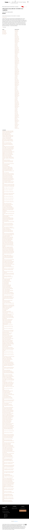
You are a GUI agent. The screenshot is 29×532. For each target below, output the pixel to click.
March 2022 (16, 79)
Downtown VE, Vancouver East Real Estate (8, 233)
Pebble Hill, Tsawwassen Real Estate (7, 385)
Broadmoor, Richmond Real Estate (7, 156)
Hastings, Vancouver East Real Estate (7, 300)
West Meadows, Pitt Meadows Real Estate (7, 484)
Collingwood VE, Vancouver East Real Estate (8, 211)
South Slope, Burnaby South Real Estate (7, 436)
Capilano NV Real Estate (5, 172)
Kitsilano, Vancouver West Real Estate (7, 319)
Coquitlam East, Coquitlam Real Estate (7, 215)
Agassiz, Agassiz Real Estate (6, 133)
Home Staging (4, 310)
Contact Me (23, 510)
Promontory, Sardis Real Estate (6, 396)
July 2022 (16, 75)
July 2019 (16, 108)
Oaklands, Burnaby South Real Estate (7, 375)
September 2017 (17, 117)
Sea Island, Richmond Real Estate (6, 421)
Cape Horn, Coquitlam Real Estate (9, 12)
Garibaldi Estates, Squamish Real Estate (7, 262)
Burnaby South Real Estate (6, 166)
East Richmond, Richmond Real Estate (7, 241)
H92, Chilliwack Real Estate (6, 280)
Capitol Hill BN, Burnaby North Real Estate (8, 174)
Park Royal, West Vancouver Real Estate (7, 383)
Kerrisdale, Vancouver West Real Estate (7, 315)
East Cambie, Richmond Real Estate (7, 238)
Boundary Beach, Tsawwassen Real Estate (8, 148)
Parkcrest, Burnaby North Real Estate (7, 384)
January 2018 (16, 114)
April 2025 (16, 45)
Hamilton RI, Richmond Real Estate (7, 287)
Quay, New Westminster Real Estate (7, 397)
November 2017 (17, 115)
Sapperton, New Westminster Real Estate (7, 415)
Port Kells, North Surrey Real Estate (7, 393)
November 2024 (17, 50)
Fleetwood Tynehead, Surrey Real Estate (7, 250)
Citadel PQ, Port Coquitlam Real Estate (7, 204)
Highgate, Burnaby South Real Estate (7, 306)
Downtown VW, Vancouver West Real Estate (8, 234)
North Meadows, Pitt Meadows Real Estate (8, 367)
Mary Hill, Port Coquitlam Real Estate (7, 336)
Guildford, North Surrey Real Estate (7, 278)
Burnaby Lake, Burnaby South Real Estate (8, 163)
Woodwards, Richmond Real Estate (7, 500)
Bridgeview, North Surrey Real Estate (7, 153)
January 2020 (16, 102)
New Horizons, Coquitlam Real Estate (7, 359)
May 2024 (16, 55)
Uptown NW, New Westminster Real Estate (8, 471)
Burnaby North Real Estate (6, 164)
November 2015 (17, 124)
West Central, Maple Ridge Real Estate (7, 481)
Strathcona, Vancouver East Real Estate (7, 446)
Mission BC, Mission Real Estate (6, 344)
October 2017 (16, 116)
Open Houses (4, 32)
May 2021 (16, 88)
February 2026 (17, 36)
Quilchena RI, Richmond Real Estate (7, 402)
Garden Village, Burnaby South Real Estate (8, 261)
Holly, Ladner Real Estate (5, 308)
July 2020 (16, 97)
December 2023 (17, 60)
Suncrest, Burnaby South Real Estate (7, 450)
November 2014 (17, 128)
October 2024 (16, 51)
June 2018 (16, 112)
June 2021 (16, 87)
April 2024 (16, 56)
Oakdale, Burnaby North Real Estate (7, 374)
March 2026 (16, 35)
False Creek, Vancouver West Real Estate (7, 249)
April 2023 (16, 67)
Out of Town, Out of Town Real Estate (7, 378)
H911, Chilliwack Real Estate (6, 279)
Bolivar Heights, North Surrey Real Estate (7, 147)
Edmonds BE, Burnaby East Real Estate (7, 244)
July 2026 (16, 32)
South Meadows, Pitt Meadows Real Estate (8, 435)
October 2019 (16, 105)
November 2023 (17, 61)
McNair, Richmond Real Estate (6, 339)
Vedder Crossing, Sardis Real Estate (7, 475)
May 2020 (16, 99)
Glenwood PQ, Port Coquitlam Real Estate (8, 268)
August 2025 (16, 42)
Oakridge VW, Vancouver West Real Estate (8, 376)
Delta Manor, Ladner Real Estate (6, 229)
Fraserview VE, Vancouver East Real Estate (8, 259)
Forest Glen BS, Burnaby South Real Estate (8, 251)
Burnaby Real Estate (5, 165)
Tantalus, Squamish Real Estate (6, 454)
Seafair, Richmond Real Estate (6, 422)
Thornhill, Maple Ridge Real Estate (7, 459)
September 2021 (17, 84)
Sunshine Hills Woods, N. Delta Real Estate (8, 453)
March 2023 (16, 68)
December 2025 (17, 38)
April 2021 (16, 89)
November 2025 (17, 39)
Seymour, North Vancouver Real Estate (7, 426)
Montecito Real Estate (5, 346)
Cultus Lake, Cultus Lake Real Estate (7, 223)
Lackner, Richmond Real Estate (6, 321)
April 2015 (16, 127)
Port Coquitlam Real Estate (6, 392)
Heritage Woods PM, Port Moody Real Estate (8, 305)
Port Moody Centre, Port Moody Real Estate (8, 394)
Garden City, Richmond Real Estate (7, 260)
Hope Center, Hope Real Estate (6, 311)
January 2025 (16, 48)
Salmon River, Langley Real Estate (7, 414)
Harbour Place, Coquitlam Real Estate (7, 292)
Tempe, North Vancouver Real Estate (7, 455)
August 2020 (16, 96)
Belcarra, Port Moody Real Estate (6, 142)
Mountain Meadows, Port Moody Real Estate (8, 356)
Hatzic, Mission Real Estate (6, 301)
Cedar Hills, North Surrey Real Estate (7, 177)
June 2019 (16, 109)
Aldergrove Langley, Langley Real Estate (7, 135)
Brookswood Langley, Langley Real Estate (8, 157)
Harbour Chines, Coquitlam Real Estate (7, 290)
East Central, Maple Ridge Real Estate (7, 239)
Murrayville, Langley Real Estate (6, 357)
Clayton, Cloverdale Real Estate (6, 205)
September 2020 (17, 95)
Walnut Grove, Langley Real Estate (7, 478)
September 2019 (17, 106)
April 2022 (16, 78)
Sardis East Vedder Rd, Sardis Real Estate (8, 416)
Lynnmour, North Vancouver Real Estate (7, 331)
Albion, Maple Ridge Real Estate (6, 134)
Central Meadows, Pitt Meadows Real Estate (8, 184)
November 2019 (17, 104)
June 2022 (16, 76)
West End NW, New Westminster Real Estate (8, 482)
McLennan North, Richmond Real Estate (7, 338)
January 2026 (16, 37)
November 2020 (17, 93)
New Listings (4, 31)
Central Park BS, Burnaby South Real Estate (8, 185)
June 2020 (16, 98)
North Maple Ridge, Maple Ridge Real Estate (8, 364)
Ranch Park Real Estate (5, 403)
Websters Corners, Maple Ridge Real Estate (8, 479)
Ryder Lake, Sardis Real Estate (6, 412)
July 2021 (16, 86)
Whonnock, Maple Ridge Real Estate (7, 494)
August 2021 (16, 85)
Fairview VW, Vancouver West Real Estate (7, 248)
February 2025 (17, 47)
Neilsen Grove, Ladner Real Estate (7, 358)
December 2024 (17, 49)
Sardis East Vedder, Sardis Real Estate (7, 417)
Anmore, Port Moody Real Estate (6, 137)
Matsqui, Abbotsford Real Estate (6, 337)
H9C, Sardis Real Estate (5, 282)
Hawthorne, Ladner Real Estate (6, 302)
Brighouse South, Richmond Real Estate (7, 154)
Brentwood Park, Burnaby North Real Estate (8, 151)
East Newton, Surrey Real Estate (6, 240)
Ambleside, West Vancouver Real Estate (7, 136)
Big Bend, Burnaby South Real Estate (7, 143)
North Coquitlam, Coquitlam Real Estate (7, 363)
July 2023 (16, 64)
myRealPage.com (16, 521)
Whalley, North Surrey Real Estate (7, 491)
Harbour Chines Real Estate (6, 289)
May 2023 (16, 66)
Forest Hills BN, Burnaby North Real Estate (8, 252)
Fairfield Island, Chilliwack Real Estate (7, 247)
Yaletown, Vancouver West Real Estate (7, 501)
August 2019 (16, 107)
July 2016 (16, 122)
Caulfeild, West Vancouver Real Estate (7, 176)
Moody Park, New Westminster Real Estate (8, 348)
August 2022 (16, 74)
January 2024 (16, 59)
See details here (4, 17)
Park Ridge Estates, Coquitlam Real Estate (8, 382)
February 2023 (17, 69)
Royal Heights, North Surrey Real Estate (7, 411)
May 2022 (16, 77)
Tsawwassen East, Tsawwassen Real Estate (8, 462)
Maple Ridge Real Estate (5, 334)
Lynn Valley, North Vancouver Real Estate (7, 330)
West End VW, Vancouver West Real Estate (8, 483)
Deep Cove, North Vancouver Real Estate (7, 224)
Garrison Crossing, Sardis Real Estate (7, 263)
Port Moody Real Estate (5, 395)
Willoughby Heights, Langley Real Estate (7, 497)
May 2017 (16, 118)
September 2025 (17, 41)
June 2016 (16, 123)
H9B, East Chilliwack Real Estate (6, 281)
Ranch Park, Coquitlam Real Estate (7, 404)
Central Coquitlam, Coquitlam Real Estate (8, 181)
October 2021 (16, 83)
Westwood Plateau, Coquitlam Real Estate (8, 488)
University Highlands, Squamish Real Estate (8, 465)
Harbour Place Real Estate (5, 291)
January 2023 (16, 70)
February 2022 (17, 80)
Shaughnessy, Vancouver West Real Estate (8, 427)
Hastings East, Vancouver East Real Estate (8, 297)
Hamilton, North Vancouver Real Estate (7, 288)
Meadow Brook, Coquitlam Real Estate (7, 340)
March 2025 (16, 46)
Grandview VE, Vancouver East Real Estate (8, 273)
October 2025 (16, 40)
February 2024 (17, 58)
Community (4, 212)
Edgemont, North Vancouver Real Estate (7, 243)
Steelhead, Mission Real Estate (6, 444)
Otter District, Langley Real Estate (6, 377)
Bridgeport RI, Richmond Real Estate (7, 152)
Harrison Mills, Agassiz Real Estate (7, 296)
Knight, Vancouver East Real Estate (7, 320)
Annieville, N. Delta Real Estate (6, 138)
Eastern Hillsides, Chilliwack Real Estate (7, 242)
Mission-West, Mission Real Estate (6, 345)
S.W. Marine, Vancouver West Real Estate (7, 413)
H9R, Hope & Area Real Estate (6, 286)
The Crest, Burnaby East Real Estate (7, 456)
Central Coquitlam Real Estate (6, 180)
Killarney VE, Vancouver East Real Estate (7, 316)
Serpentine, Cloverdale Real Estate (7, 424)
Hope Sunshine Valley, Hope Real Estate (7, 312)
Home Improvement (5, 309)
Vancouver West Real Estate (6, 474)
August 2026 (16, 31)
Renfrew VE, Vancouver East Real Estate (7, 407)
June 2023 (16, 65)
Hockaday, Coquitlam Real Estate (6, 307)
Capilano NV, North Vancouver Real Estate (8, 173)
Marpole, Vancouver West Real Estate (7, 335)
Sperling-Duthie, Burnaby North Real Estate (8, 442)
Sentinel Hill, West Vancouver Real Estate (7, 423)
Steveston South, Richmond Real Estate (7, 445)
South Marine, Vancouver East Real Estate (8, 434)
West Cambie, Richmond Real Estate (7, 480)
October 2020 (16, 94)
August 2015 (16, 125)
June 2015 (16, 126)
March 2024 (16, 57)
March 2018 (16, 113)
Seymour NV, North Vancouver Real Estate (8, 425)
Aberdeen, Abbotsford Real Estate (6, 132)
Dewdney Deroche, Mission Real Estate (7, 230)
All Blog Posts (4, 30)
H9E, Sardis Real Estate (5, 283)
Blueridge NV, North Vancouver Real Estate (8, 146)
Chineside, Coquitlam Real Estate (6, 203)
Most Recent (16, 30)
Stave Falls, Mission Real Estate (6, 443)
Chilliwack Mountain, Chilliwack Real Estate (8, 193)
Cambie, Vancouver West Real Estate (7, 167)
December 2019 (17, 103)
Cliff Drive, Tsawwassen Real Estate (7, 206)
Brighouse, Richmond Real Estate (6, 155)
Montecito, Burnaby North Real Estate (7, 347)
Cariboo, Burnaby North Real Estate (7, 175)
